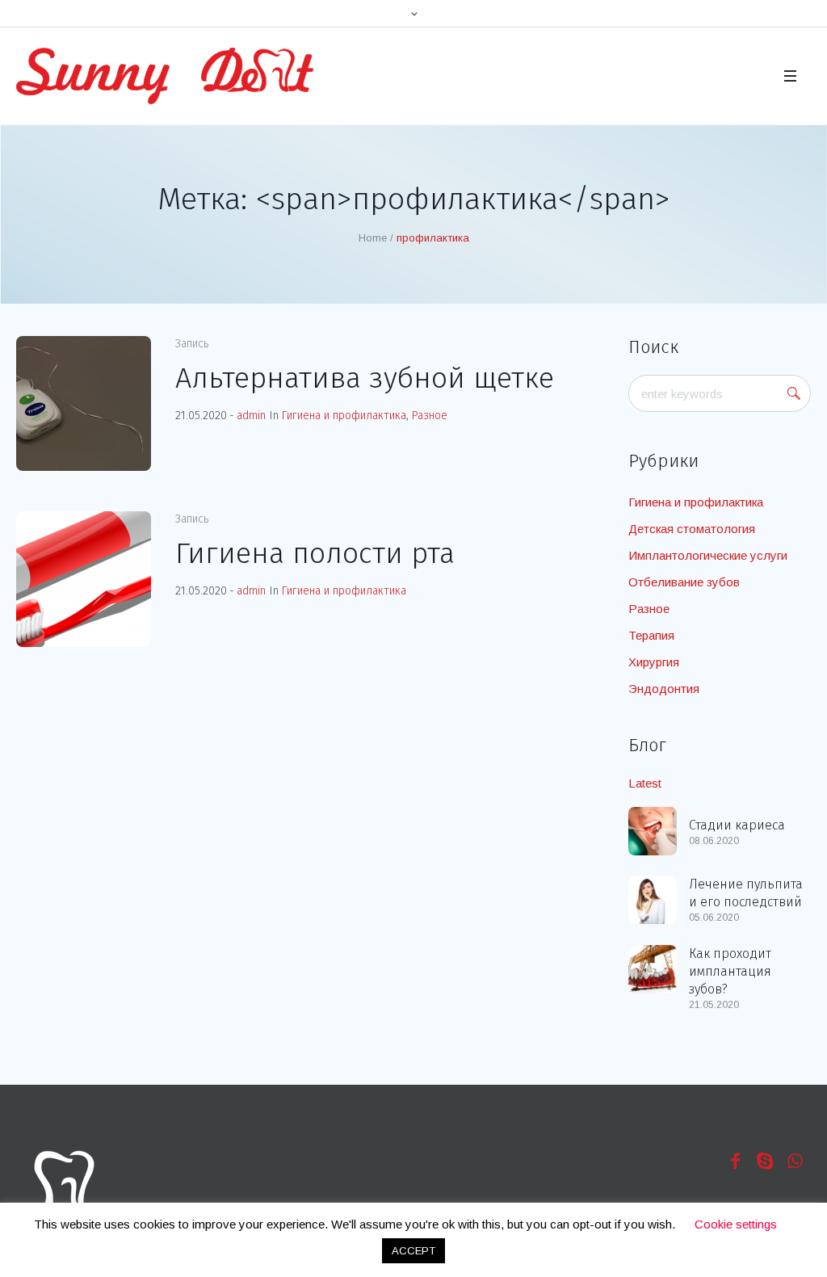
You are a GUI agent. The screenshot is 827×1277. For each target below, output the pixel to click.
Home (373, 238)
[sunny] (63, 1182)
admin (251, 415)
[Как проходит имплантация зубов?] (652, 968)
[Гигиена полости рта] (83, 578)
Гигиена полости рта (315, 553)
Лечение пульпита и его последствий (746, 892)
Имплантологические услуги (707, 555)
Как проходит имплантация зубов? (730, 971)
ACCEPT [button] (413, 1251)
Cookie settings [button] (736, 1224)
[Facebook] (735, 1161)
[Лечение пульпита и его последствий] (652, 898)
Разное (429, 415)
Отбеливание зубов (684, 582)
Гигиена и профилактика (344, 415)
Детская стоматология (691, 529)
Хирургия (653, 662)
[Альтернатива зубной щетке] (83, 403)
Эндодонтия (663, 688)
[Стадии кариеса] (652, 830)
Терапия (651, 635)
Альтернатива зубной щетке (364, 378)
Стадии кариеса (737, 825)
